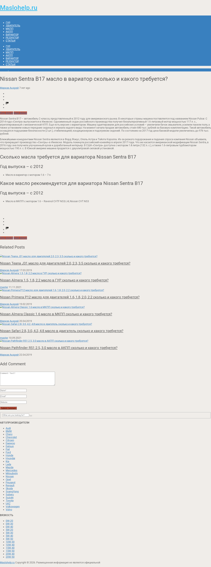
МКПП (9, 28)
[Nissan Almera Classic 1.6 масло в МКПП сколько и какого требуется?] (105, 307)
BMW (9, 431)
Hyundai (10, 458)
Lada (8, 464)
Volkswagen (13, 506)
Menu (3, 17)
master (4, 287)
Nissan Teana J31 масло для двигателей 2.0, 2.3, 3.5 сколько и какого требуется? (65, 263)
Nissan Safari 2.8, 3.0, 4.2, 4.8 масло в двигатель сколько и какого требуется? (61, 331)
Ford (8, 452)
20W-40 (10, 553)
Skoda (9, 488)
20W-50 (10, 556)
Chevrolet (11, 437)
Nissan (4, 69)
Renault (10, 485)
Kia (7, 461)
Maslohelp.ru (18, 7)
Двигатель (13, 25)
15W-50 (10, 550)
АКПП (9, 31)
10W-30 (10, 541)
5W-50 (9, 538)
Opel (8, 479)
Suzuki (9, 497)
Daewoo (10, 443)
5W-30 (9, 532)
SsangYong (12, 491)
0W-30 (9, 523)
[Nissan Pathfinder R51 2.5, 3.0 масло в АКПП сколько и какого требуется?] (105, 340)
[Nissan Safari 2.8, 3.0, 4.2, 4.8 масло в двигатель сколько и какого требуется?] (105, 324)
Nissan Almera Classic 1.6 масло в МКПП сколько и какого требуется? (56, 314)
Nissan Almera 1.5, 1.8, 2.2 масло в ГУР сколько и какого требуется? (54, 280)
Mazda (9, 467)
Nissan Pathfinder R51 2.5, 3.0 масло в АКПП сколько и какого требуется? (58, 348)
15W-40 (10, 547)
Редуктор (12, 37)
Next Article (20, 112)
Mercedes (11, 470)
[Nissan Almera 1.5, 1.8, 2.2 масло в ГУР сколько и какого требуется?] (105, 273)
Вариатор (12, 34)
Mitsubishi (12, 473)
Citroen (10, 440)
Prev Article (6, 112)
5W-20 (9, 529)
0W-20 (9, 520)
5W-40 (9, 535)
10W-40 (10, 544)
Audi (8, 428)
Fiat (8, 449)
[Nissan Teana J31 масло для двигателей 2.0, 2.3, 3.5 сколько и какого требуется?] (105, 256)
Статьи (10, 40)
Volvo (9, 509)
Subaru (10, 494)
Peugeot (10, 482)
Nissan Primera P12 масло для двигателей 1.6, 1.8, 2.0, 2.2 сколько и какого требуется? (70, 297)
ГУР (8, 22)
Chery (9, 434)
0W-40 (9, 526)
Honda (9, 455)
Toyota (9, 500)
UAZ (8, 503)
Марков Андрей (9, 87)
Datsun (10, 446)
